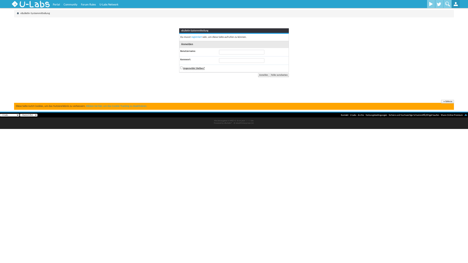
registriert (196, 37)
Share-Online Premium (452, 115)
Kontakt (344, 115)
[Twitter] (439, 4)
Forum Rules (88, 4)
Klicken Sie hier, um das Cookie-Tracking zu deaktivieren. (116, 106)
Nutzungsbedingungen (376, 115)
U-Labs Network (108, 4)
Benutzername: (188, 51)
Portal (56, 4)
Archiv (361, 115)
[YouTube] (431, 4)
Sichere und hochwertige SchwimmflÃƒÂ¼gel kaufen (414, 115)
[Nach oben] (465, 115)
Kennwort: (185, 59)
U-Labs (353, 115)
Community (70, 4)
